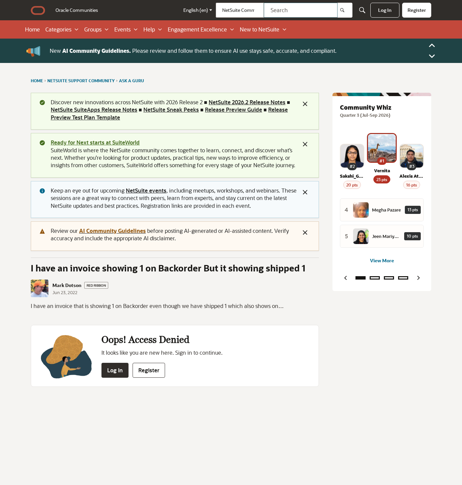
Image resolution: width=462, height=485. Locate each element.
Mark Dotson (67, 285)
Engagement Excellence (197, 29)
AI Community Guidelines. (96, 50)
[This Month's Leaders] (389, 278)
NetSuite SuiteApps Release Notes (94, 109)
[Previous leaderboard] (345, 278)
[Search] (345, 10)
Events (122, 29)
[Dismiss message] (305, 103)
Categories (58, 29)
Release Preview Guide (233, 109)
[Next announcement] (432, 56)
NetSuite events (146, 190)
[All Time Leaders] (403, 278)
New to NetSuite (259, 29)
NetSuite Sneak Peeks (171, 109)
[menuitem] (77, 10)
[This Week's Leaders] (375, 278)
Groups (92, 29)
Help (149, 29)
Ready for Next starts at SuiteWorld (95, 142)
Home (32, 29)
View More (382, 260)
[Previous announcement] (432, 45)
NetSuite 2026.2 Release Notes (247, 102)
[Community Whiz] (360, 278)
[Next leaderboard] (418, 278)
